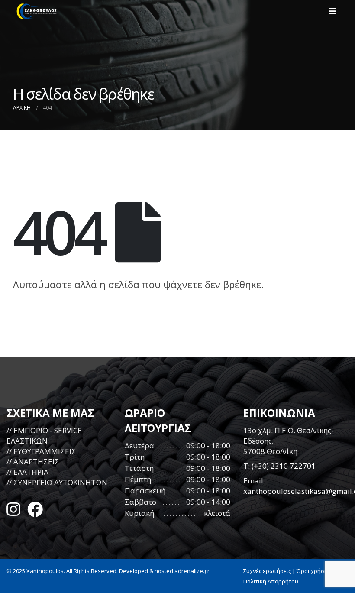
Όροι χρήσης (313, 571)
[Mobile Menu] (335, 11)
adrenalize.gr (192, 571)
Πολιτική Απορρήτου (270, 581)
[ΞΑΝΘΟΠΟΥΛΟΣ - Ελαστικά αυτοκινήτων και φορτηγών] (37, 11)
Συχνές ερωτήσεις (267, 571)
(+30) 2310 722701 (284, 466)
